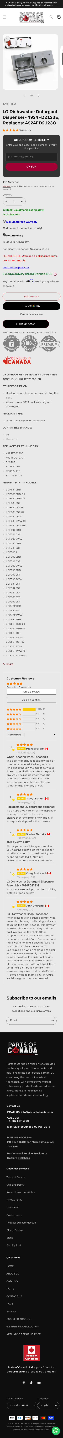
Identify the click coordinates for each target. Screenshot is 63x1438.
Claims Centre (14, 1230)
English (45, 1405)
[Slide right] (38, 95)
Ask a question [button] (31, 700)
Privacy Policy (14, 1200)
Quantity (7, 195)
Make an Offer (25, 324)
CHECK (31, 166)
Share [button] (9, 664)
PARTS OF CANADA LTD (23, 1423)
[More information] (55, 274)
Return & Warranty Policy (20, 1192)
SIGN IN (11, 1311)
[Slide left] (24, 95)
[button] (4, 17)
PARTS (10, 1289)
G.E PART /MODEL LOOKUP (22, 1327)
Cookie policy (14, 1215)
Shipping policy (15, 1185)
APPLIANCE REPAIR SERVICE (23, 1334)
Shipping (7, 186)
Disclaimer (12, 1207)
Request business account (21, 1223)
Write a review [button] (31, 691)
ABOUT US (12, 1274)
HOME (10, 1266)
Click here (24, 1158)
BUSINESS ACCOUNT (19, 1319)
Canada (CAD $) (19, 1405)
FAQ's (9, 1304)
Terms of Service (15, 1177)
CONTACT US (14, 1296)
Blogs (9, 1238)
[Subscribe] (52, 1021)
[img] (25, 745)
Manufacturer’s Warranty (21, 222)
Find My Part (13, 1245)
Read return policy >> (16, 267)
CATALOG (12, 1281)
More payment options (31, 314)
